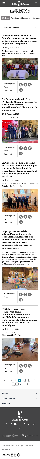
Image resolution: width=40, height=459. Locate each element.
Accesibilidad (6, 450)
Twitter (24, 424)
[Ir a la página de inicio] (20, 3)
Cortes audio (8, 91)
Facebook (20, 424)
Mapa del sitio (29, 445)
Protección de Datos (8, 445)
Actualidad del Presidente (20, 18)
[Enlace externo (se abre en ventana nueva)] (15, 455)
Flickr (29, 424)
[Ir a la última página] (26, 384)
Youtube (15, 424)
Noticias (5, 18)
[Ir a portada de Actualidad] (20, 11)
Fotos (6, 87)
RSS (20, 428)
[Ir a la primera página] (6, 380)
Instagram (6, 424)
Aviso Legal (19, 445)
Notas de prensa (9, 84)
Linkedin (34, 424)
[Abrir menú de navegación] (4, 3)
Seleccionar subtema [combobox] (11, 28)
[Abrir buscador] (36, 3)
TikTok (10, 424)
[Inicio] (20, 415)
